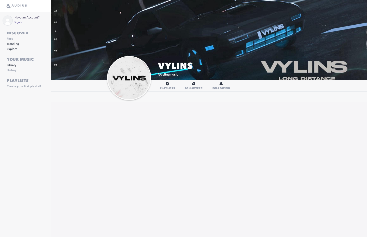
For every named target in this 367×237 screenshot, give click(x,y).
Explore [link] (12, 49)
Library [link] (11, 65)
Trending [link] (13, 43)
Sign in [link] (18, 22)
